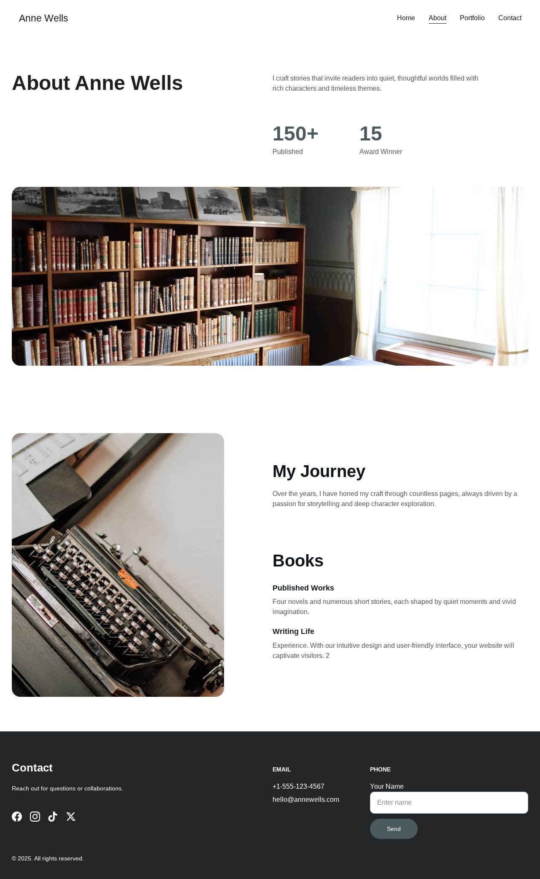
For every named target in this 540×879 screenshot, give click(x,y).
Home (406, 18)
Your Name (387, 786)
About (437, 18)
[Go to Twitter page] (71, 817)
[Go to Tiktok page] (53, 817)
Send (394, 828)
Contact (509, 18)
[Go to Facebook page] (17, 817)
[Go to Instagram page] (35, 817)
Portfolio (472, 18)
